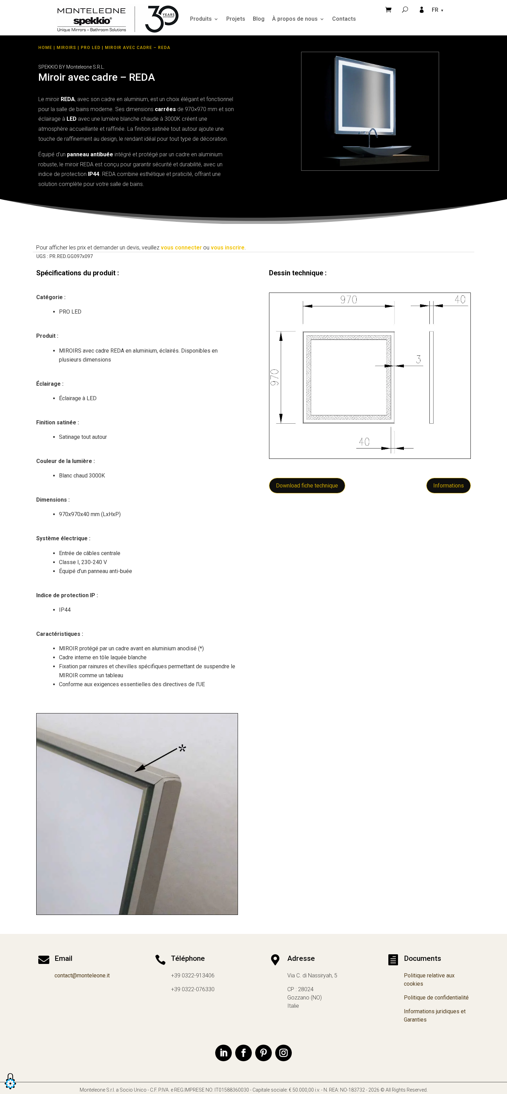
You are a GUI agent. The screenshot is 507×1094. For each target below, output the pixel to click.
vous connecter (181, 247)
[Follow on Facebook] (243, 1053)
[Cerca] (405, 9)
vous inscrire (228, 247)
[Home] (118, 18)
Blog (259, 19)
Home (45, 47)
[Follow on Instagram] (283, 1053)
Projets (235, 19)
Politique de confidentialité (436, 997)
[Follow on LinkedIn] (223, 1053)
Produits (201, 19)
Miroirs (66, 47)
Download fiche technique (307, 485)
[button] (10, 1089)
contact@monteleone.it (82, 975)
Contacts (344, 19)
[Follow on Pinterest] (263, 1053)
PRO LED (90, 47)
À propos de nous (295, 19)
